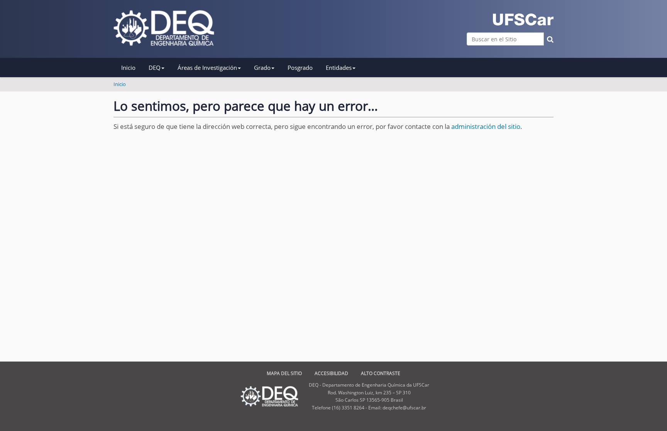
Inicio (128, 67)
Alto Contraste (380, 373)
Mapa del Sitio (284, 373)
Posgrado (300, 67)
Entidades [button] (339, 67)
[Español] (164, 28)
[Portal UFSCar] (523, 19)
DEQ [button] (155, 67)
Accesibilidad (331, 373)
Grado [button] (262, 67)
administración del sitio (485, 126)
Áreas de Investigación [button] (207, 67)
